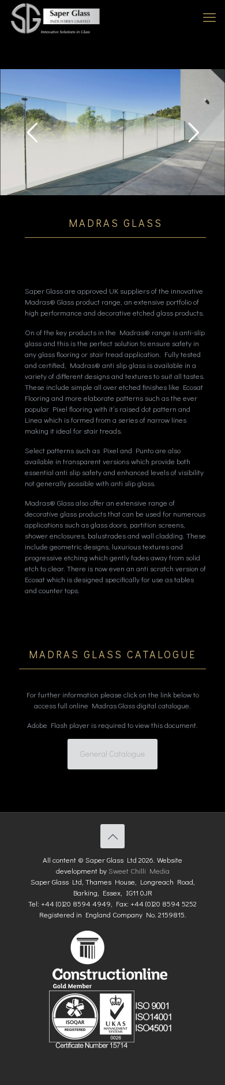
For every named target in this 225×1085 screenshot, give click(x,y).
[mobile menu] (209, 17)
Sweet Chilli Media (139, 870)
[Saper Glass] (56, 17)
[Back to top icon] (112, 836)
